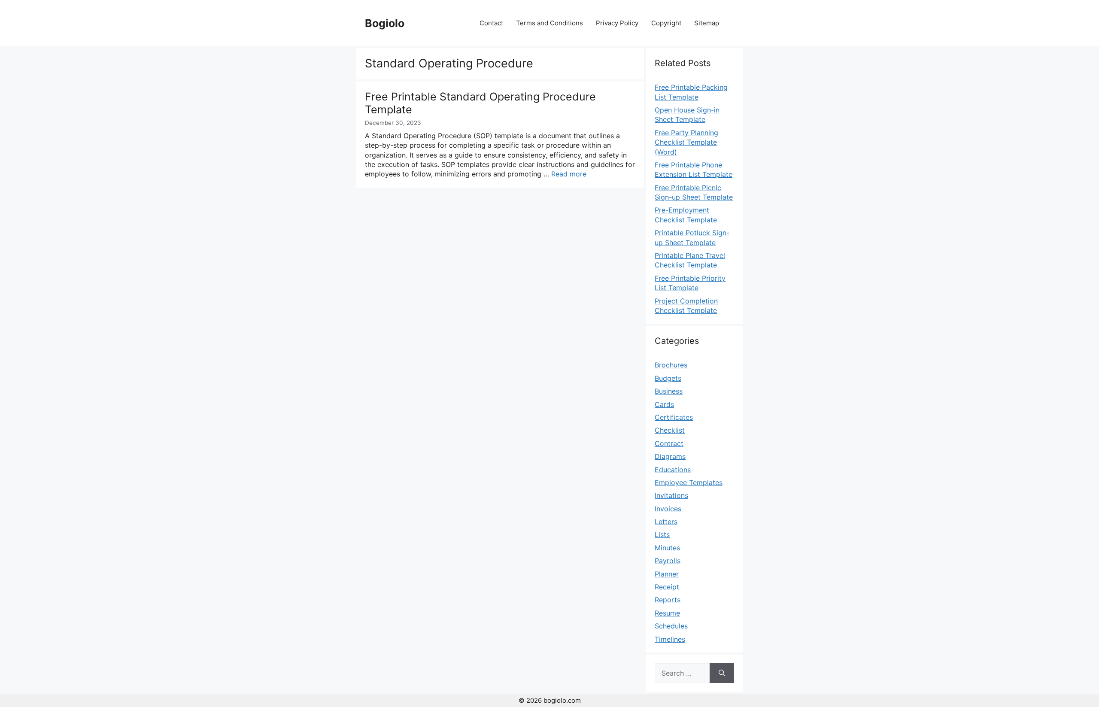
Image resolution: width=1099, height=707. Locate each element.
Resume (667, 613)
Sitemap (706, 23)
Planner (667, 574)
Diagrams (670, 456)
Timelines (670, 639)
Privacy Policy (617, 23)
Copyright (666, 23)
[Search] (722, 673)
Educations (673, 469)
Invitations (671, 495)
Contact (491, 23)
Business (669, 391)
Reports (667, 599)
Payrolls (667, 560)
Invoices (668, 508)
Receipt (667, 587)
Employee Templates (689, 482)
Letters (666, 521)
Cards (664, 404)
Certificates (674, 417)
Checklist (670, 430)
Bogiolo (384, 23)
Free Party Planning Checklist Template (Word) (686, 142)
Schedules (671, 626)
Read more (568, 174)
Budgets (668, 378)
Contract (669, 443)
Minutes (667, 547)
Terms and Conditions (549, 23)
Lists (662, 534)
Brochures (671, 365)
